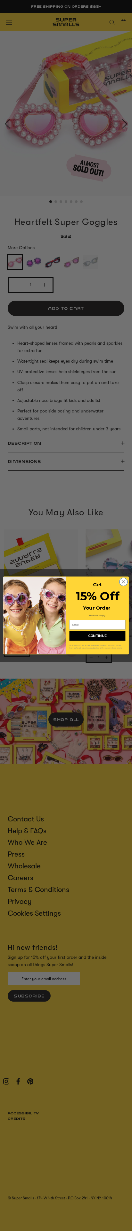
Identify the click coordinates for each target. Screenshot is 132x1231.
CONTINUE (97, 636)
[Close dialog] (124, 582)
